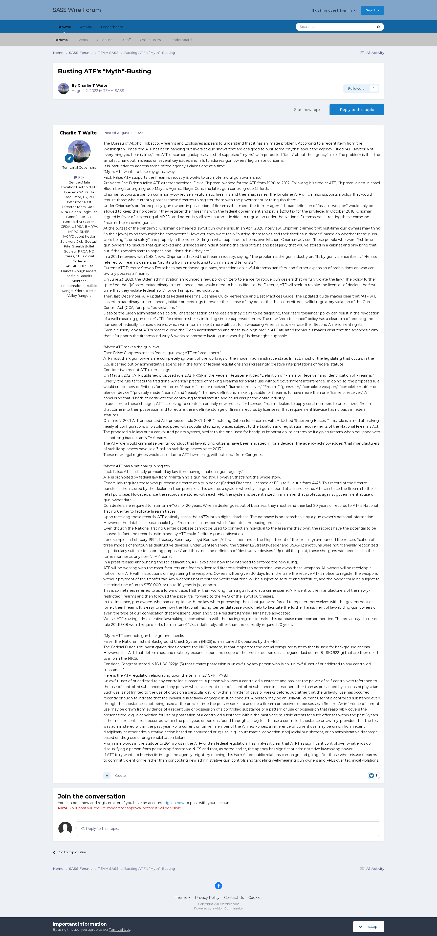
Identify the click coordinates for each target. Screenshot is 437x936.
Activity (86, 27)
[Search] (378, 27)
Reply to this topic (357, 109)
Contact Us (234, 897)
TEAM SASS (113, 90)
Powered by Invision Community (218, 908)
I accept (370, 926)
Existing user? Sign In (333, 10)
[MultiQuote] (107, 775)
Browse (64, 27)
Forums (61, 40)
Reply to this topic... (102, 828)
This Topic (359, 27)
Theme (181, 897)
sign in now (174, 803)
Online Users (150, 40)
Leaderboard (181, 40)
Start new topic (307, 109)
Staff (127, 40)
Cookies (255, 897)
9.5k (80, 177)
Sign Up (372, 10)
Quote (120, 775)
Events (82, 40)
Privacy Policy (207, 897)
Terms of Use (119, 929)
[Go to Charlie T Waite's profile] (63, 88)
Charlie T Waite (92, 85)
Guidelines (105, 40)
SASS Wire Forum (77, 10)
